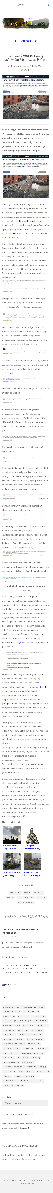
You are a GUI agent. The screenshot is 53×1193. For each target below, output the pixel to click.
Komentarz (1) (26, 885)
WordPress (29, 1184)
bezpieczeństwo (33, 1007)
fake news (15, 893)
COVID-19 (9, 1016)
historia (29, 1025)
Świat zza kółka (13, 1085)
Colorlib (35, 1180)
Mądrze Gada (11, 1048)
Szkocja (41, 898)
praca (39, 1053)
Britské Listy (12, 1012)
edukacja (38, 1016)
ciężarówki (31, 1012)
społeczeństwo (26, 898)
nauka (28, 1048)
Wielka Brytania (26, 902)
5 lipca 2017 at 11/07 (10, 936)
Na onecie (13, 233)
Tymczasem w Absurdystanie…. (21, 965)
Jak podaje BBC (18, 642)
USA (7, 1076)
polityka (38, 893)
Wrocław (10, 1081)
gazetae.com (11, 1025)
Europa (26, 1021)
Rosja (35, 1058)
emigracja (10, 1021)
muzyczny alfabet (14, 1044)
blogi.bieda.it (22, 1128)
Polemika (31, 41)
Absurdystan (12, 1007)
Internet (9, 1030)
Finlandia (40, 1021)
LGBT (7, 1039)
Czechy (23, 1016)
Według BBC (42, 687)
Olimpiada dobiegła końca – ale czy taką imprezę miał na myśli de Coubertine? (26, 970)
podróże (42, 1048)
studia (32, 1067)
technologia (26, 1072)
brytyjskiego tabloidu (22, 221)
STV (42, 1067)
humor (43, 1025)
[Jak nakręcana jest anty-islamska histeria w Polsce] (25, 97)
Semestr (28, 1062)
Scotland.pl (11, 1062)
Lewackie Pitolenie (30, 1035)
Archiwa (6, 1097)
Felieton (19, 41)
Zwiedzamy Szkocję (31, 1081)
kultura (9, 1035)
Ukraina (43, 1072)
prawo (8, 1058)
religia (22, 1058)
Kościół (37, 1030)
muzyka (33, 1044)
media (27, 893)
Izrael (23, 1030)
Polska (10, 898)
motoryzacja (35, 1039)
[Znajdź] (49, 5)
